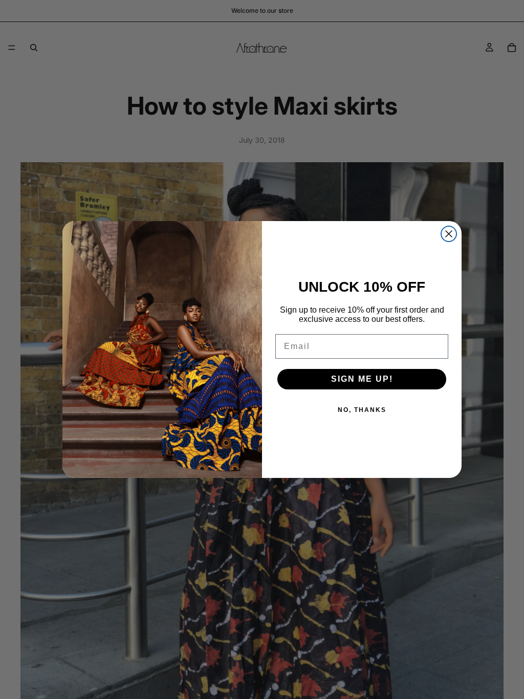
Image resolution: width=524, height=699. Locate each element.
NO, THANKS (362, 409)
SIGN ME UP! (362, 379)
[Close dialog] (448, 234)
